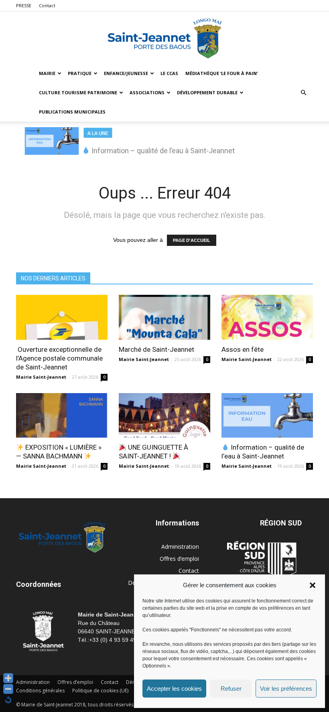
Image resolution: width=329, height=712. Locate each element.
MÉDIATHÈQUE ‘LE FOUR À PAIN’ (221, 73)
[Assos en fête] (267, 317)
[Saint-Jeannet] (164, 38)
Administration (180, 546)
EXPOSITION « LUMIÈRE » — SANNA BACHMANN (59, 451)
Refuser (231, 688)
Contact (47, 5)
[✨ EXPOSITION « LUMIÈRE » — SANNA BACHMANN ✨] (62, 415)
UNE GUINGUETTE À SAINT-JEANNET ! (153, 451)
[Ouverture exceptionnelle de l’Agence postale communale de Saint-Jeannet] (62, 317)
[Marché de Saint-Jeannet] (164, 317)
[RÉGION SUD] (261, 559)
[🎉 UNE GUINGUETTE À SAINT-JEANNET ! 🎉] (164, 415)
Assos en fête (242, 349)
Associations (147, 92)
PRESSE (23, 5)
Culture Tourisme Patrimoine (78, 92)
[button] (313, 585)
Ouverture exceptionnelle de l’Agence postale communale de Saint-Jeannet (59, 358)
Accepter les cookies (174, 688)
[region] (164, 145)
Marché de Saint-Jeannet (156, 349)
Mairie (47, 73)
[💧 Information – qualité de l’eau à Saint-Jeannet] (267, 415)
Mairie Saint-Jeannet (41, 377)
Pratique (79, 73)
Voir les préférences (286, 688)
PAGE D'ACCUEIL (191, 240)
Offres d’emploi (179, 558)
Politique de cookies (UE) (100, 690)
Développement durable (207, 92)
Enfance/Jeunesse (126, 73)
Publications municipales (72, 112)
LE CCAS (169, 73)
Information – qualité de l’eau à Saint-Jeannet (262, 451)
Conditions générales (40, 690)
